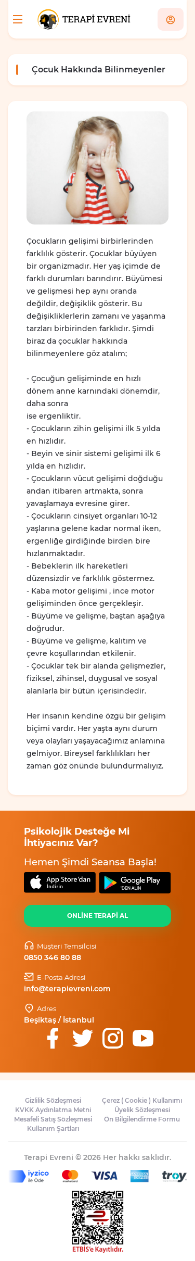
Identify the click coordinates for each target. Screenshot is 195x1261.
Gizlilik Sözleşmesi (53, 1100)
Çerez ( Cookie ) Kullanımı (142, 1100)
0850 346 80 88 (52, 957)
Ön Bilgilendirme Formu (142, 1119)
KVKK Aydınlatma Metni (53, 1110)
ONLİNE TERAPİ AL (97, 915)
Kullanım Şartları (53, 1128)
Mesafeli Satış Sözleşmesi (53, 1119)
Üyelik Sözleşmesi (142, 1110)
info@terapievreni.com (67, 988)
